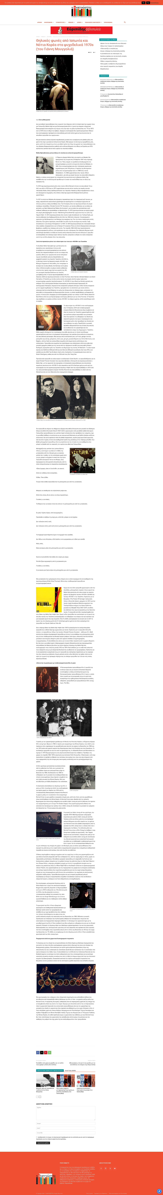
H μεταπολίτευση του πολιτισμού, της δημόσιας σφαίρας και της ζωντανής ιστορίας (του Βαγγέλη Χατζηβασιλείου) (113, 56)
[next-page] (40, 1097)
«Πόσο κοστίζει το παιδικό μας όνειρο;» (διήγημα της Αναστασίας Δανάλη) (112, 81)
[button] (125, 22)
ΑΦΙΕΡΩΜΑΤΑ (48, 22)
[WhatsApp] (49, 1052)
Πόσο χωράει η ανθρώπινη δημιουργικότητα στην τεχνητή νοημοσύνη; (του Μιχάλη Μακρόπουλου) (113, 66)
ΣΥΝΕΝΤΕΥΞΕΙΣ (60, 22)
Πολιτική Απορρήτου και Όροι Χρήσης (118, 1193)
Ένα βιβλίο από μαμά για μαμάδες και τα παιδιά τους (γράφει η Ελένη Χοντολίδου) (49, 1063)
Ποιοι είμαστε (89, 1193)
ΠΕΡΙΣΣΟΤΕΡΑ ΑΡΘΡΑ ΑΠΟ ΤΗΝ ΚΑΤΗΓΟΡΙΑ (50, 1070)
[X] (41, 1052)
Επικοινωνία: (64, 1187)
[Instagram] (105, 1168)
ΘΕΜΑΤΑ (70, 22)
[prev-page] (37, 1097)
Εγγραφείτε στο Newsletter (100, 1193)
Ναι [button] (143, 2)
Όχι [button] (148, 2)
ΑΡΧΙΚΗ (39, 22)
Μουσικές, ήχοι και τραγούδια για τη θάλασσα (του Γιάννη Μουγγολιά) (45, 1090)
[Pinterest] (45, 1052)
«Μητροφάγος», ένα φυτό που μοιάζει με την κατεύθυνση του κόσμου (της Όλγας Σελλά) (82, 1063)
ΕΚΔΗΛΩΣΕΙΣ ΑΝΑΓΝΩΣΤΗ (92, 22)
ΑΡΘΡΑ (79, 22)
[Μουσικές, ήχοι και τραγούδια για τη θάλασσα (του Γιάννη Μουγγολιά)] (45, 1080)
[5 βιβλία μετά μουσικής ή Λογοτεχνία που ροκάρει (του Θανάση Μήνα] (86, 1080)
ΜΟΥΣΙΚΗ (49, 36)
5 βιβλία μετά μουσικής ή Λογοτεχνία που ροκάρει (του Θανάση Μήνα (84, 1090)
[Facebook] (38, 1052)
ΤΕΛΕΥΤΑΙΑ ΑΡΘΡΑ (70, 1070)
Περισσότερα (68, 1183)
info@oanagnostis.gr (73, 1187)
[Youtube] (114, 1168)
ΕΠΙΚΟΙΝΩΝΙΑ (108, 22)
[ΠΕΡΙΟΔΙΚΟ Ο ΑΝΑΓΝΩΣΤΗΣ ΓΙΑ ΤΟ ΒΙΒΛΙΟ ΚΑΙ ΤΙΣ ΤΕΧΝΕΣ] (81, 11)
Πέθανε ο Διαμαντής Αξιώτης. (108, 61)
